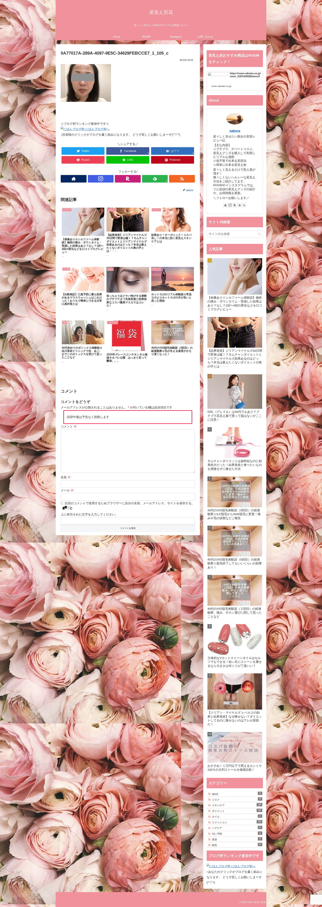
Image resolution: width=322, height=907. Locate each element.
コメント (69, 426)
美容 (236, 839)
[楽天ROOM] (128, 179)
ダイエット (236, 810)
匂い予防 (236, 833)
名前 (66, 477)
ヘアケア (236, 827)
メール (67, 490)
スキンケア (236, 805)
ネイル (236, 816)
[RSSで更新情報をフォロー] (182, 179)
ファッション (236, 822)
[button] (259, 234)
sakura (234, 131)
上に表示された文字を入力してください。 (89, 514)
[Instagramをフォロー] (101, 179)
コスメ (236, 799)
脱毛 (236, 845)
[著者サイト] (74, 179)
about (236, 793)
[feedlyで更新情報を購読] (239, 205)
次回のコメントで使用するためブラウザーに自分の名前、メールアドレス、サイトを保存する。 (129, 503)
